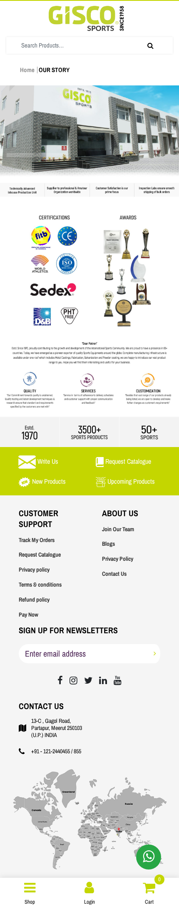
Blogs (108, 544)
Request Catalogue (40, 555)
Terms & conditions (40, 585)
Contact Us (114, 574)
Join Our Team (118, 529)
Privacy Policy (117, 559)
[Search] (150, 45)
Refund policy (34, 600)
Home (27, 70)
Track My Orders (37, 540)
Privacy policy (34, 570)
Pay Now (28, 615)
